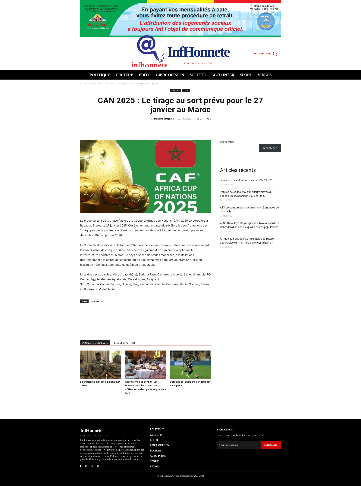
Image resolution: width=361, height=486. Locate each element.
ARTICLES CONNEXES (95, 342)
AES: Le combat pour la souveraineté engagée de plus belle (249, 209)
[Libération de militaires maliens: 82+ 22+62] (100, 365)
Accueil (84, 83)
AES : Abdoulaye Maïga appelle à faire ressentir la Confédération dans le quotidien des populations (249, 225)
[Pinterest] (185, 127)
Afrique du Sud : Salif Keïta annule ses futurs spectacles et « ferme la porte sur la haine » (247, 240)
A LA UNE (96, 83)
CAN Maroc (96, 301)
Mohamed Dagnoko (164, 118)
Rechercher (227, 142)
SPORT (186, 90)
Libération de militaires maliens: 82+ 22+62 (246, 180)
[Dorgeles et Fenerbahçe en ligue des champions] (190, 365)
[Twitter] (176, 127)
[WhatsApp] (193, 127)
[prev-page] (82, 400)
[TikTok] (92, 466)
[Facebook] (167, 127)
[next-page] (88, 400)
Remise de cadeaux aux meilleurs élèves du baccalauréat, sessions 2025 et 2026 (246, 193)
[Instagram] (86, 466)
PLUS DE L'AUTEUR (124, 342)
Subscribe (271, 444)
